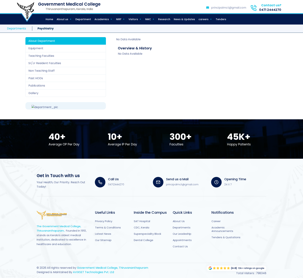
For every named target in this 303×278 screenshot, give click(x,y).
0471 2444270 (270, 10)
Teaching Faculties (41, 56)
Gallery (33, 93)
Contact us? (271, 5)
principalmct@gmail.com (228, 8)
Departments (16, 28)
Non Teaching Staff (41, 71)
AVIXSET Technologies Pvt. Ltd (93, 272)
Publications (36, 86)
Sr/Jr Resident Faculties (44, 63)
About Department (41, 41)
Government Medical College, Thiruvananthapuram (112, 268)
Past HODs (35, 78)
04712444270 (116, 184)
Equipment (35, 48)
